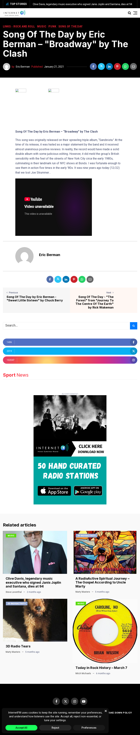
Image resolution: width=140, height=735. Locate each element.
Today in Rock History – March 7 (101, 668)
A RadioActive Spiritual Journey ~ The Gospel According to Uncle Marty (102, 582)
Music (41, 26)
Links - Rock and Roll (19, 26)
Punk (52, 26)
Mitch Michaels (83, 673)
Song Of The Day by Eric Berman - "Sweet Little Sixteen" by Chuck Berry (35, 298)
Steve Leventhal (14, 592)
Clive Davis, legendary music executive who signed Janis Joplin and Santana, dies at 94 (82, 4)
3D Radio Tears (18, 646)
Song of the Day (71, 26)
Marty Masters (82, 592)
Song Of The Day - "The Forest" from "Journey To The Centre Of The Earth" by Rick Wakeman (94, 302)
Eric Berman (23, 66)
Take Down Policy (120, 712)
